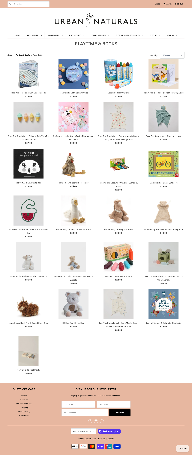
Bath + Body (75, 35)
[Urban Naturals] (96, 21)
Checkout (179, 4)
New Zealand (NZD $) (82, 431)
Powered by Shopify (106, 439)
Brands (171, 35)
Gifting (154, 35)
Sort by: (154, 55)
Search (24, 396)
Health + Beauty (99, 35)
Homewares (54, 35)
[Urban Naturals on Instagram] (96, 421)
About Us (24, 400)
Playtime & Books (96, 43)
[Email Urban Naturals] (102, 421)
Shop (17, 35)
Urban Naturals (91, 439)
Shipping (24, 407)
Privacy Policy (24, 412)
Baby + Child (33, 35)
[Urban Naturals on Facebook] (90, 421)
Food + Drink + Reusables (128, 35)
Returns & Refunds (24, 404)
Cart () (168, 4)
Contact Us (24, 415)
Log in (157, 4)
